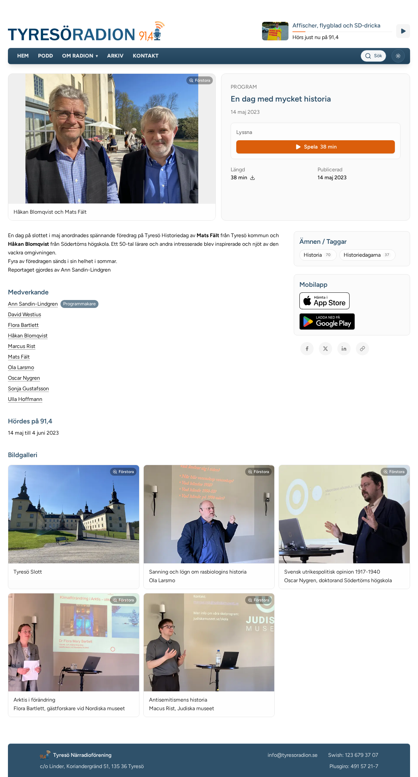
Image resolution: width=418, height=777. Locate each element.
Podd (45, 56)
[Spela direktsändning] (403, 31)
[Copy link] (362, 348)
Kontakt (146, 56)
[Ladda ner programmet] (252, 177)
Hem (23, 56)
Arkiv (115, 56)
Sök (378, 56)
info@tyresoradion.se (293, 755)
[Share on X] (325, 348)
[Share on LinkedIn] (344, 348)
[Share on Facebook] (307, 348)
